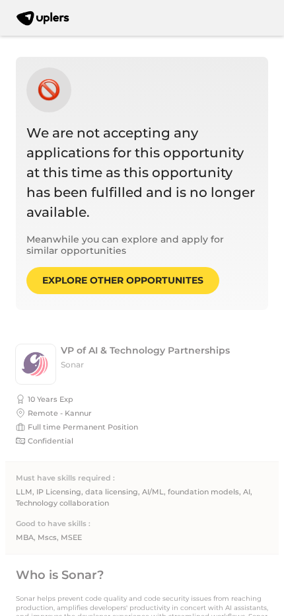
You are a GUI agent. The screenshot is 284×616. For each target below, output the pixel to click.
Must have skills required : (65, 478)
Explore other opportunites (122, 280)
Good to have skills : (53, 524)
